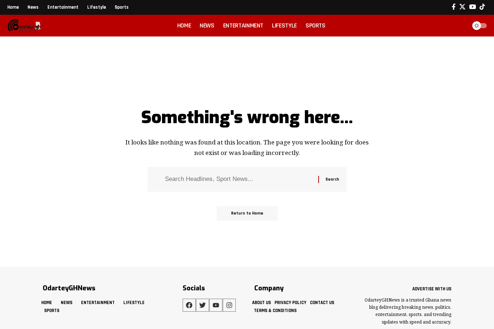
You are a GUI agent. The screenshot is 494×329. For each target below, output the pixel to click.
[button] (459, 25)
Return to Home (247, 213)
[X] (462, 7)
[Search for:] (238, 179)
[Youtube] (215, 305)
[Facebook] (453, 7)
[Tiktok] (482, 7)
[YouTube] (472, 7)
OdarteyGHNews (69, 288)
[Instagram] (229, 305)
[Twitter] (202, 305)
